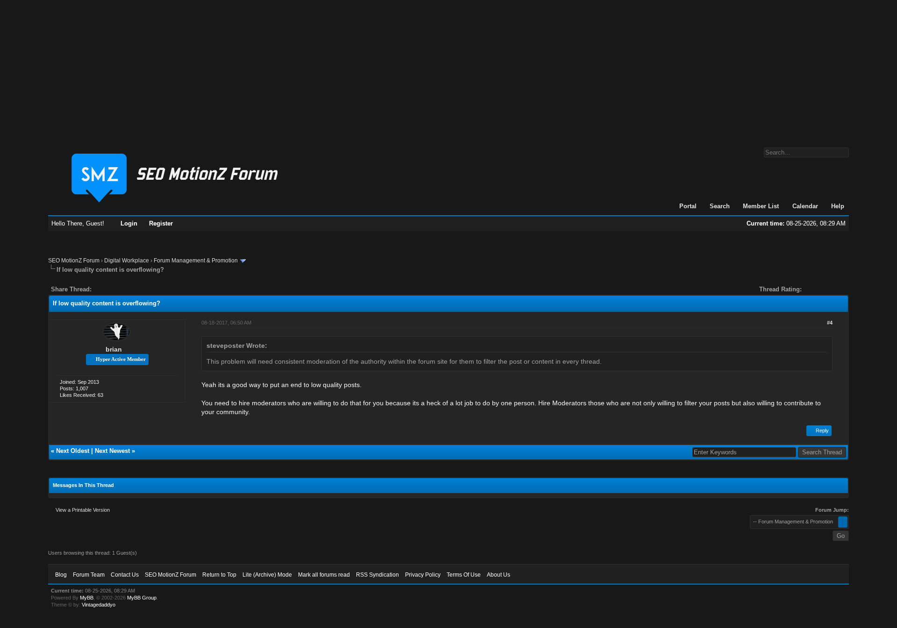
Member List (761, 206)
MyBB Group (142, 597)
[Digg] (113, 289)
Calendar (805, 206)
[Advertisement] (448, 69)
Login (129, 223)
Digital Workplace (126, 260)
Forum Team (89, 575)
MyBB (86, 597)
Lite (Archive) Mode (267, 575)
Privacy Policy (423, 575)
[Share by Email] (142, 289)
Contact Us (125, 575)
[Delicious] (120, 289)
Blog (61, 575)
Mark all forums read (324, 575)
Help (837, 206)
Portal (688, 206)
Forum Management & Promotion (196, 260)
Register (161, 223)
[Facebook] (100, 289)
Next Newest (112, 450)
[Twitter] (107, 289)
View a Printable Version (83, 510)
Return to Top (219, 575)
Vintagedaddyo (98, 604)
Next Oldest (72, 450)
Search (720, 206)
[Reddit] (126, 289)
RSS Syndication (377, 575)
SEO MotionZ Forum (74, 260)
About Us (498, 575)
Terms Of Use (464, 575)
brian (114, 349)
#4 (830, 322)
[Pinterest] (136, 289)
